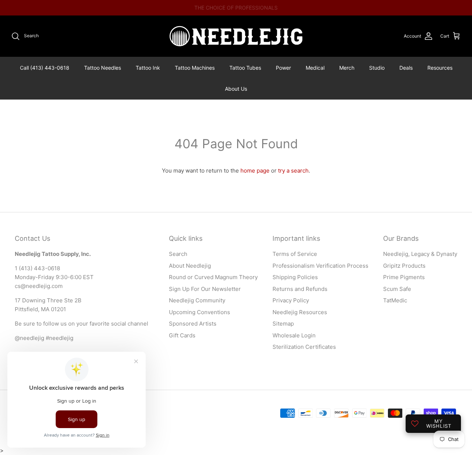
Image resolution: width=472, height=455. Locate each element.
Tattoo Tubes (245, 68)
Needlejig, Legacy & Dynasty (420, 253)
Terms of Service (295, 253)
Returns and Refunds (300, 288)
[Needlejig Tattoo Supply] (236, 36)
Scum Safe (397, 288)
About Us (236, 89)
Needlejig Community (197, 300)
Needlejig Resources (300, 312)
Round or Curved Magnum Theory (213, 277)
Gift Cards (182, 335)
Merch (346, 68)
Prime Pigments (404, 277)
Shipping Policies (295, 277)
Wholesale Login (294, 335)
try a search (293, 170)
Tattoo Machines (195, 68)
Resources (439, 68)
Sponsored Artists (192, 323)
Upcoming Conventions (199, 312)
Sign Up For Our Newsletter (205, 288)
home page (255, 170)
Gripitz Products (404, 265)
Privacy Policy (291, 300)
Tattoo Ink (148, 68)
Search (178, 253)
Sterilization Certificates (304, 346)
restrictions (288, 10)
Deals (406, 68)
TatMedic (395, 300)
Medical (315, 68)
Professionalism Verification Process (320, 265)
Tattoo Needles (102, 68)
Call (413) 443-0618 (44, 68)
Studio (377, 68)
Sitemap (283, 323)
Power (283, 68)
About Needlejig (190, 265)
